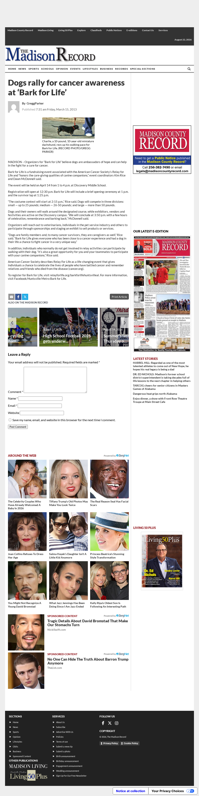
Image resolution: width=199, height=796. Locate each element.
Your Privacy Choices (168, 791)
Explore (81, 30)
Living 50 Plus (65, 30)
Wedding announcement (67, 771)
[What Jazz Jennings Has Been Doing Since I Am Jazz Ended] (68, 580)
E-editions (132, 30)
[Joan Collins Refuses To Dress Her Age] (27, 531)
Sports (34, 68)
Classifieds (96, 30)
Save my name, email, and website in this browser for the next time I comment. (63, 420)
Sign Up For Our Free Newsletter (71, 775)
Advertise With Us (64, 732)
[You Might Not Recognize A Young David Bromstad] (27, 580)
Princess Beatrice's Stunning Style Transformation (107, 555)
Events (75, 68)
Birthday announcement (67, 761)
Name (13, 398)
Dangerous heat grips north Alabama (155, 393)
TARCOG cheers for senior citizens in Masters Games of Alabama (160, 387)
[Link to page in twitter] (25, 297)
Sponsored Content (22, 756)
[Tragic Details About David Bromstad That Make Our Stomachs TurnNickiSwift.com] (26, 632)
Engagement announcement (69, 766)
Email (12, 405)
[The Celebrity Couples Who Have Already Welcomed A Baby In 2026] (27, 479)
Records (121, 68)
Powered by (110, 615)
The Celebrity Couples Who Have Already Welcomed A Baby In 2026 (24, 505)
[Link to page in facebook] (18, 297)
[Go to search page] (189, 69)
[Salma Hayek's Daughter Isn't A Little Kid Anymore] (68, 531)
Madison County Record (20, 30)
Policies (60, 737)
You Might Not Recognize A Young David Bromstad (24, 604)
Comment (15, 392)
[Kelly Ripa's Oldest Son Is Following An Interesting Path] (109, 580)
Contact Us (148, 30)
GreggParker (35, 103)
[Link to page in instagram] (116, 723)
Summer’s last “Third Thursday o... (122, 338)
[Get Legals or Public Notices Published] (162, 172)
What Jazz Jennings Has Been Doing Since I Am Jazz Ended (67, 604)
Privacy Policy (110, 743)
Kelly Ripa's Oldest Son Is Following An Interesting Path (108, 604)
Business (106, 68)
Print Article (119, 296)
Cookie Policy (131, 743)
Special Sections (142, 68)
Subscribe (60, 727)
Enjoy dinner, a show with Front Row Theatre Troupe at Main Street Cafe (160, 400)
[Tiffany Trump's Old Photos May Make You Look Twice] (68, 479)
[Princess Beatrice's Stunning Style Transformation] (109, 531)
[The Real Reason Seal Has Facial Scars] (109, 479)
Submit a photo (63, 751)
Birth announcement (65, 756)
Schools (47, 68)
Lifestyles (90, 68)
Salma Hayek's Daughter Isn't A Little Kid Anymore (67, 555)
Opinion (62, 68)
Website (13, 413)
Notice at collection (130, 791)
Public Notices (114, 30)
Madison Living (45, 30)
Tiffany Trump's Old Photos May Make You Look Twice (68, 503)
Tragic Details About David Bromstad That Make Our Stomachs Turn (87, 625)
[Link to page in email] (11, 297)
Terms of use (62, 741)
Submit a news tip (64, 746)
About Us (60, 722)
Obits (15, 746)
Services (163, 30)
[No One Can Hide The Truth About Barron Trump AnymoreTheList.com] (26, 670)
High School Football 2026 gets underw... (67, 338)
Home (12, 68)
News (22, 68)
